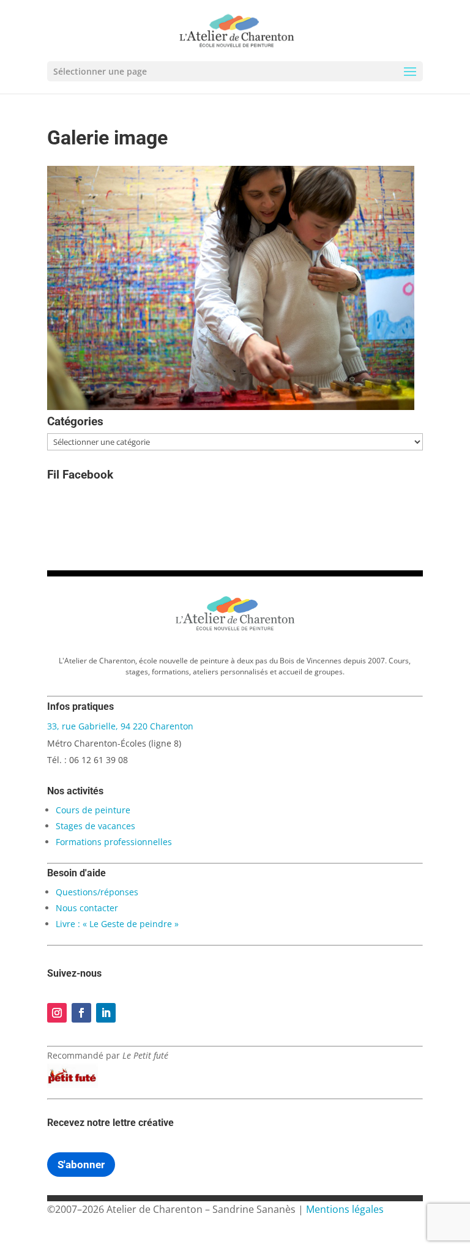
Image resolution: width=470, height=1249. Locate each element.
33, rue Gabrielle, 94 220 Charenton (120, 726)
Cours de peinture (93, 810)
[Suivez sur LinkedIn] (106, 1013)
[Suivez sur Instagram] (57, 1013)
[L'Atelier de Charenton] (235, 628)
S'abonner (81, 1164)
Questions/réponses (97, 892)
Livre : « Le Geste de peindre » (117, 924)
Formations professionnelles (114, 842)
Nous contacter (87, 908)
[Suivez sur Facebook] (81, 1013)
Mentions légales (345, 1209)
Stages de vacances (95, 826)
